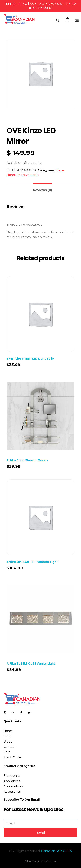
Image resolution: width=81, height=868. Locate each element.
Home (60, 170)
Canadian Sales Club (56, 851)
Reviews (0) (42, 190)
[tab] (42, 188)
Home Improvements (23, 175)
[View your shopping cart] (68, 19)
